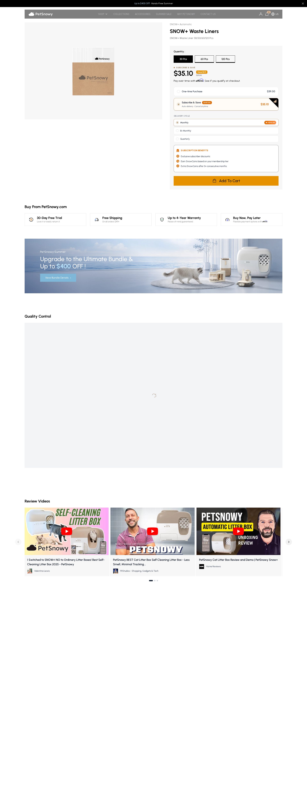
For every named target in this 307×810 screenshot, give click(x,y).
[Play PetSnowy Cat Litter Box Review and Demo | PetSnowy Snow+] (238, 531)
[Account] (261, 14)
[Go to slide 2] (154, 580)
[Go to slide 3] (157, 580)
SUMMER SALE (164, 14)
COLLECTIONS (121, 14)
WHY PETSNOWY (186, 14)
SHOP (101, 14)
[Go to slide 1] (151, 580)
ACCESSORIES (142, 14)
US (277, 14)
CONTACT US (208, 14)
